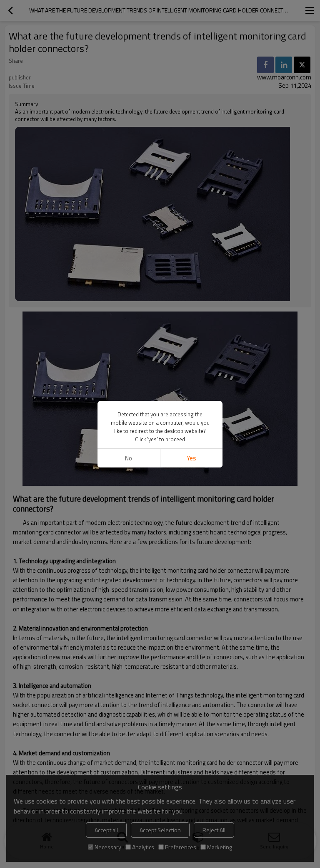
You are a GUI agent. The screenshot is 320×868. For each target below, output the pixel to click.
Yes (191, 458)
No (128, 458)
